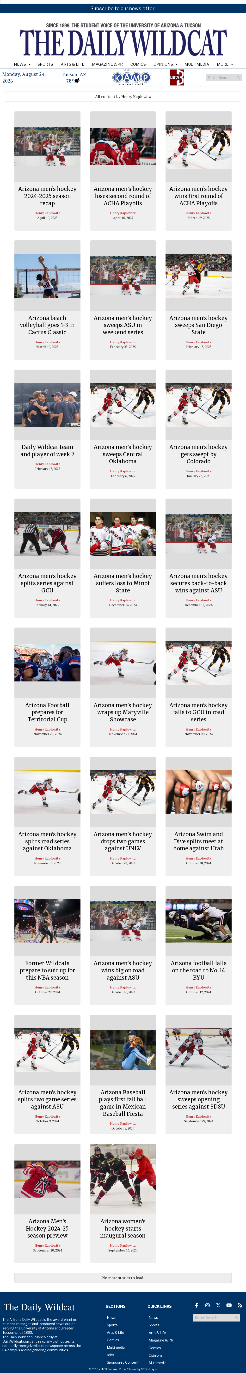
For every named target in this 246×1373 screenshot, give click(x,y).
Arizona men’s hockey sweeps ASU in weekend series (123, 325)
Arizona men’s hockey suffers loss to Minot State (123, 583)
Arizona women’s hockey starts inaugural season (123, 1228)
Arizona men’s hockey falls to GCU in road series (198, 712)
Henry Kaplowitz (47, 213)
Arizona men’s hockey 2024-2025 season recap (47, 196)
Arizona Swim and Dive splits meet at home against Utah (198, 841)
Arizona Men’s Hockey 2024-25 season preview (47, 1228)
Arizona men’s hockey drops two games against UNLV (123, 841)
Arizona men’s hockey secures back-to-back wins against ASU (198, 583)
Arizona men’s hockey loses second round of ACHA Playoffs (123, 196)
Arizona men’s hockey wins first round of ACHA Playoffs (198, 196)
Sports (45, 64)
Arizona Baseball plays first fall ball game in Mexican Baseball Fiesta (123, 1103)
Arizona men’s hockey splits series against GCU (47, 583)
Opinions (163, 64)
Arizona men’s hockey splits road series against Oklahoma (47, 841)
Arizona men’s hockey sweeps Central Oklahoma (123, 454)
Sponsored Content (123, 1362)
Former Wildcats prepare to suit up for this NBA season (47, 970)
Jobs (110, 1355)
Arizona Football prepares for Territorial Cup (47, 712)
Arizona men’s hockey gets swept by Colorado (198, 454)
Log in (153, 1369)
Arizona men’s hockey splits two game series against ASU (47, 1099)
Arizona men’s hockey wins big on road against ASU (123, 970)
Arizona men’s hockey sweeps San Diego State (198, 325)
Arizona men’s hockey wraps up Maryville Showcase (123, 712)
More (222, 64)
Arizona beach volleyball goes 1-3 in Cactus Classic (47, 325)
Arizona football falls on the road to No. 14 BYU (199, 970)
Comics (138, 64)
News (20, 64)
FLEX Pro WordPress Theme (119, 1369)
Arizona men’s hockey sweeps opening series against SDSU (198, 1099)
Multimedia (196, 64)
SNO (144, 1369)
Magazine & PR (107, 64)
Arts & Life (72, 64)
